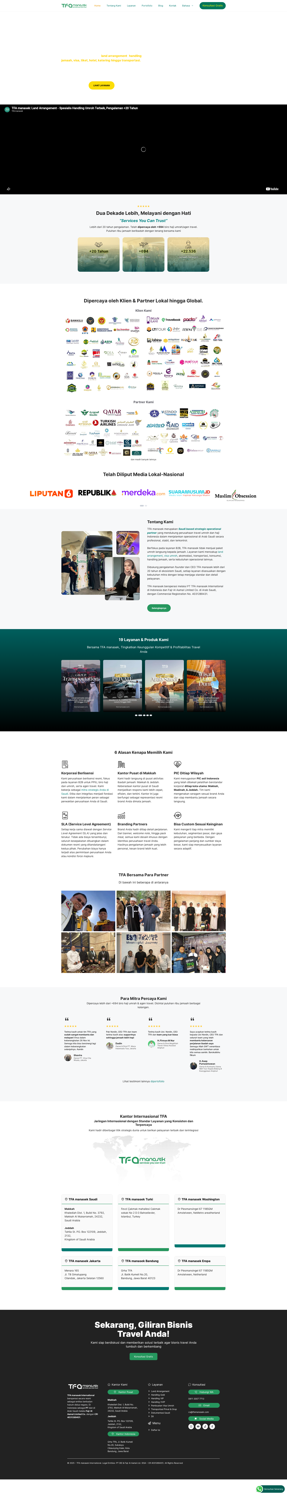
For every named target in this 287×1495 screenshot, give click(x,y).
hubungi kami (74, 85)
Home (97, 5)
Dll (152, 1416)
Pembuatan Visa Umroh (162, 1405)
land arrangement (114, 56)
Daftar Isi (155, 1430)
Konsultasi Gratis (213, 5)
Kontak (172, 5)
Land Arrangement (160, 1391)
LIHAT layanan (101, 85)
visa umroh (170, 555)
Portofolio (147, 5)
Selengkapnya (159, 608)
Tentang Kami (114, 5)
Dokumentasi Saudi (160, 1412)
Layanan (131, 5)
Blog (160, 5)
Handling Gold (158, 1394)
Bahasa (186, 5)
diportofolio (157, 1081)
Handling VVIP (158, 1402)
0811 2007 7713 (196, 1398)
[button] (142, 505)
